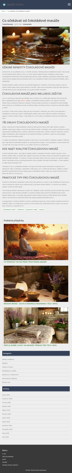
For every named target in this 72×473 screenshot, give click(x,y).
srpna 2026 (6, 395)
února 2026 (6, 418)
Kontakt (4, 462)
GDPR (4, 459)
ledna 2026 (6, 422)
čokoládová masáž (9, 209)
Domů (3, 11)
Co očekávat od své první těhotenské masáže (25, 262)
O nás (4, 454)
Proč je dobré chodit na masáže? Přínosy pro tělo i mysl (30, 345)
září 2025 (5, 437)
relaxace (42, 209)
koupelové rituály (31, 209)
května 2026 (6, 406)
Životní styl (6, 382)
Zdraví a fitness (7, 367)
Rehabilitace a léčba (9, 371)
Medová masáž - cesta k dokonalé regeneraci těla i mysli (31, 304)
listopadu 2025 (7, 429)
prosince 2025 (7, 425)
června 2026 (6, 402)
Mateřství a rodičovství (10, 375)
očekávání (20, 209)
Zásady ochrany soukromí (10, 465)
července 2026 (7, 399)
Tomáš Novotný (7, 24)
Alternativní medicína (9, 378)
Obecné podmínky (7, 456)
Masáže (5, 363)
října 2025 (5, 433)
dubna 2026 (6, 410)
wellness (23, 100)
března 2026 (6, 414)
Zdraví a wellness (8, 359)
